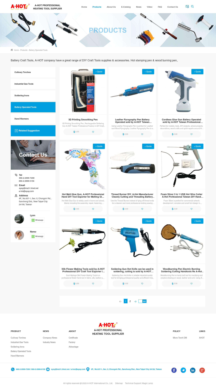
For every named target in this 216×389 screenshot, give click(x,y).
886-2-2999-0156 (26, 180)
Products (96, 6)
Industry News (49, 342)
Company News (50, 337)
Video (149, 6)
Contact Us (172, 6)
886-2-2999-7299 (26, 177)
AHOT (202, 337)
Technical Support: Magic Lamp (139, 383)
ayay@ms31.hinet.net (28, 188)
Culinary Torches (22, 72)
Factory (72, 342)
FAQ (160, 6)
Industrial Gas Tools (23, 83)
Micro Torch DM (180, 337)
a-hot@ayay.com (26, 191)
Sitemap (119, 383)
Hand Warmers (21, 118)
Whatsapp (39, 220)
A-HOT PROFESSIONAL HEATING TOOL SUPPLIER (108, 331)
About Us (111, 6)
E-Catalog (126, 6)
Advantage (73, 346)
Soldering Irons (21, 95)
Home (84, 6)
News (138, 6)
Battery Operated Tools (38, 50)
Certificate (73, 337)
